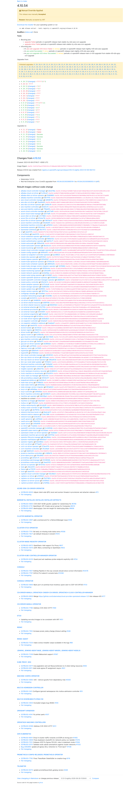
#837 (61, 545)
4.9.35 (114, 72)
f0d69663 (50, 195)
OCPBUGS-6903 (27, 596)
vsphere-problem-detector (30, 483)
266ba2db (40, 243)
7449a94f (49, 364)
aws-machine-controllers (30, 207)
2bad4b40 (41, 202)
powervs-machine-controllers (31, 453)
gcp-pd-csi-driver (27, 341)
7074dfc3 (47, 362)
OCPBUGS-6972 (27, 545)
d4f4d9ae (33, 389)
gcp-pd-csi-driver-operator (31, 344)
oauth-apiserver (26, 419)
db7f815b (36, 410)
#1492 (75, 738)
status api (29, 32)
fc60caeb (45, 357)
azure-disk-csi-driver (28, 216)
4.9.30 (24, 115)
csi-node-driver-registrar (30, 319)
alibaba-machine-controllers (31, 198)
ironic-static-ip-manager (30, 376)
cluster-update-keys (28, 289)
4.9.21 (24, 119)
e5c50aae (44, 430)
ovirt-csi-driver (26, 444)
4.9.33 (101, 72)
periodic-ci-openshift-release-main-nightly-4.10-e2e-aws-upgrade (67, 49)
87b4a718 (41, 218)
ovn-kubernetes (24, 734)
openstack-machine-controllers (31, 722)
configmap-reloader (28, 293)
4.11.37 (24, 130)
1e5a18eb (41, 293)
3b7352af (37, 328)
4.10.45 (75, 69)
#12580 (61, 573)
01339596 (46, 460)
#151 (61, 619)
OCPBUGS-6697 (27, 508)
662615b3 (53, 305)
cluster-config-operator (29, 252)
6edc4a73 (47, 412)
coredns (24, 298)
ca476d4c (33, 346)
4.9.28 (74, 72)
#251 (54, 726)
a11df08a (46, 483)
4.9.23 (42, 72)
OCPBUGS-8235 (27, 559)
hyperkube (25, 350)
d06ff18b (46, 303)
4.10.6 (112, 69)
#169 (54, 608)
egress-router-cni (27, 335)
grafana (23, 346)
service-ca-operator (28, 465)
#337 (47, 714)
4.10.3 (24, 100)
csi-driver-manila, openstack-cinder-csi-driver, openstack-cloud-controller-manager (55, 592)
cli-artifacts (25, 234)
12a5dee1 (54, 433)
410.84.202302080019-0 (66, 181)
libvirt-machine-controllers (30, 394)
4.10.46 (82, 69)
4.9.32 (94, 72)
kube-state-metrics (28, 385)
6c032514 (33, 298)
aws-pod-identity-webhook (31, 209)
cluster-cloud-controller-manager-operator (36, 250)
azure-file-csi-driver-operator (31, 220)
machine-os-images (28, 401)
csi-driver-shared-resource (30, 303)
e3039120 (49, 355)
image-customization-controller (32, 366)
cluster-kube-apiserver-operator (32, 261)
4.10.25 (37, 67)
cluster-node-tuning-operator (31, 275)
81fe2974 (49, 373)
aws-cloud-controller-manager (32, 200)
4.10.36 (105, 67)
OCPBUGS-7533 (27, 643)
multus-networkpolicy (29, 405)
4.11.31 (24, 144)
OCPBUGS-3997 (27, 520)
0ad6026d (45, 287)
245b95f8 (36, 423)
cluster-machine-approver (30, 268)
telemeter (21, 766)
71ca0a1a (34, 426)
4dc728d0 (49, 337)
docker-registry (26, 330)
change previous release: (50, 778)
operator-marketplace (29, 439)
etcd (19, 616)
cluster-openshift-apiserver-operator (34, 277)
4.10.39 (30, 69)
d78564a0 (34, 353)
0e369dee (47, 344)
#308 (70, 520)
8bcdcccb (47, 246)
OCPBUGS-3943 (27, 703)
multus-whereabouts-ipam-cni (30, 699)
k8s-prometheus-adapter (30, 378)
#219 (68, 758)
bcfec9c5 (37, 417)
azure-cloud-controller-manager (32, 211)
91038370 (53, 277)
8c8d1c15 (45, 207)
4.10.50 (105, 69)
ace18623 (56, 255)
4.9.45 (74, 74)
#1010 (57, 534)
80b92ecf (43, 439)
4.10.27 (52, 67)
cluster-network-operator (30, 273)
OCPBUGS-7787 (26, 573)
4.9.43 (61, 74)
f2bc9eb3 (52, 474)
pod (22, 451)
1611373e (41, 465)
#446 (66, 770)
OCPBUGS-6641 (27, 738)
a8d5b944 (45, 339)
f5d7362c (47, 478)
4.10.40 (37, 69)
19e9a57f (40, 341)
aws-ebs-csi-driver (28, 202)
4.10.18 (89, 64)
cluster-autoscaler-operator (31, 246)
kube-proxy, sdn (24, 662)
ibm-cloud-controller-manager (32, 355)
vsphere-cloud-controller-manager (33, 474)
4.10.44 (67, 69)
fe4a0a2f (45, 314)
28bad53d (52, 360)
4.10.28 (24, 91)
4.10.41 (45, 69)
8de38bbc (47, 437)
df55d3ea (41, 385)
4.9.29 (81, 72)
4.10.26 (45, 67)
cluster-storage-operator (30, 287)
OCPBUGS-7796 (27, 608)
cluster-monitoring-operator (31, 271)
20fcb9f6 (47, 271)
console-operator (25, 581)
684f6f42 (41, 289)
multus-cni (24, 403)
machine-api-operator (29, 396)
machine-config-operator (28, 676)
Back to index (22, 1)
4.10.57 (24, 146)
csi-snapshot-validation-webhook (33, 323)
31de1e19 (44, 309)
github (41, 782)
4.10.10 (37, 64)
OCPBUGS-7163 (26, 631)
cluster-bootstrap (27, 248)
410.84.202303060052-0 (86, 181)
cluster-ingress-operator (29, 259)
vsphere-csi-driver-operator (31, 478)
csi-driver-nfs (26, 300)
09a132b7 (41, 401)
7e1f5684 (62, 266)
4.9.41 (48, 74)
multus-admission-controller (30, 688)
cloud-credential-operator (30, 236)
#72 (97, 492)
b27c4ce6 (45, 284)
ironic (19, 627)
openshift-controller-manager (31, 428)
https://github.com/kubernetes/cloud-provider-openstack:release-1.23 (64, 596)
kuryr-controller (26, 392)
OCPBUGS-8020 (27, 492)
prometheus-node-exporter (31, 462)
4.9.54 (28, 76)
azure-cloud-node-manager (31, 214)
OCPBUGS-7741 (26, 531)
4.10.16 (24, 93)
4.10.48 (97, 69)
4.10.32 (82, 67)
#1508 (77, 742)
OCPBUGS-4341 (27, 714)
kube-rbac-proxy (27, 382)
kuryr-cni (24, 389)
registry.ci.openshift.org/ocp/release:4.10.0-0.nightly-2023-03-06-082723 (68, 170)
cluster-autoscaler (27, 243)
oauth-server (25, 423)
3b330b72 (47, 394)
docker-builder (26, 328)
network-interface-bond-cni (31, 412)
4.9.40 (42, 74)
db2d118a (51, 191)
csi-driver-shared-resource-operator (34, 305)
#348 (68, 631)
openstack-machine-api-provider (33, 435)
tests (22, 467)
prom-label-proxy (27, 455)
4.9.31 (88, 72)
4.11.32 (24, 141)
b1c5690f (48, 275)
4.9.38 (28, 74)
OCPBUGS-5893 (27, 585)
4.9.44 (68, 74)
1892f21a (38, 330)
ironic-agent (22, 639)
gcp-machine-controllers (30, 339)
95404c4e (46, 268)
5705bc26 (50, 261)
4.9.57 (24, 103)
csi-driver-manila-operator (29, 604)
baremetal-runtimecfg (29, 230)
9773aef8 (38, 444)
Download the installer (25, 25)
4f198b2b (39, 382)
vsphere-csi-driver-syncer (30, 481)
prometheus (25, 458)
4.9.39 (35, 74)
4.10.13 (59, 64)
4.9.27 (68, 72)
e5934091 (41, 312)
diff (97, 181)
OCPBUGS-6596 (27, 726)
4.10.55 (24, 151)
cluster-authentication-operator (32, 241)
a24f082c (50, 366)
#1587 (56, 654)
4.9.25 (55, 72)
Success (40, 134)
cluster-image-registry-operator (31, 542)
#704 (75, 559)
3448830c (37, 300)
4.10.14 (67, 64)
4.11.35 (24, 134)
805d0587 (45, 259)
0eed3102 (47, 462)
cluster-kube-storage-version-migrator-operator (38, 266)
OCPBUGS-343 (26, 691)
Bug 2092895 (26, 747)
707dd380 (46, 408)
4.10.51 (24, 86)
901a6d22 (50, 387)
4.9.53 (24, 110)
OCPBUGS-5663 (27, 504)
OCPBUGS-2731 (26, 506)
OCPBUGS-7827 (27, 534)
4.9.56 (24, 105)
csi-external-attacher (28, 307)
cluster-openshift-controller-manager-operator (37, 280)
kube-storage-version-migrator (32, 387)
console (20, 567)
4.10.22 (112, 64)
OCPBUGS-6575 (27, 770)
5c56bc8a (40, 335)
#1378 (77, 740)
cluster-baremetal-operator (29, 516)
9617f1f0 (47, 198)
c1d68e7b (48, 453)
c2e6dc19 (47, 204)
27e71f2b (42, 307)
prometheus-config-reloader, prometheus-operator (40, 755)
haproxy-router (26, 348)
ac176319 (32, 469)
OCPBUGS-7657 (27, 571)
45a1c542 (44, 376)
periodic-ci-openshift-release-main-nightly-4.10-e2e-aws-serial (60, 51)
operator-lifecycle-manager (31, 437)
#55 (81, 691)
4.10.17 (82, 64)
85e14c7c (44, 282)
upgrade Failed (30, 42)
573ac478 (45, 446)
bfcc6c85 (43, 405)
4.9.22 (24, 117)
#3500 (68, 680)
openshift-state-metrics (29, 430)
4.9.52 (22, 76)
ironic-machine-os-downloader (32, 373)
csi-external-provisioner (29, 309)
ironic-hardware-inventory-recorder (34, 371)
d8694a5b (51, 264)
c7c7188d (42, 216)
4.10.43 (60, 69)
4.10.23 (22, 67)
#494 (85, 666)
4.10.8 (28, 72)
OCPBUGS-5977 (27, 666)
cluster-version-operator (30, 291)
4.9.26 (61, 72)
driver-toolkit (25, 332)
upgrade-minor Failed (32, 44)
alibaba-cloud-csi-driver (29, 193)
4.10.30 (67, 67)
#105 (56, 703)
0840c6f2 (44, 252)
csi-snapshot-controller (29, 321)
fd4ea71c (36, 332)
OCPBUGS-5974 (27, 548)
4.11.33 (24, 139)
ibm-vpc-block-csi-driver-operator (33, 360)
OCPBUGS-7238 (27, 654)
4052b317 (45, 378)
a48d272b (40, 369)
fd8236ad (43, 396)
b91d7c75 (35, 458)
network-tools (26, 417)
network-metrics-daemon (30, 414)
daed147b (28, 232)
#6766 (74, 504)
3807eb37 (48, 220)
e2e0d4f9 (58, 250)
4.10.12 (52, 64)
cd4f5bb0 (38, 419)
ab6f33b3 (42, 257)
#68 (71, 643)
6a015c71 (49, 241)
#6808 (71, 508)
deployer (24, 325)
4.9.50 (107, 74)
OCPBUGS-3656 (27, 740)
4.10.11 (44, 64)
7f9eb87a (47, 209)
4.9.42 (55, 74)
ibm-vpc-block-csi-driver (30, 357)
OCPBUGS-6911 (26, 668)
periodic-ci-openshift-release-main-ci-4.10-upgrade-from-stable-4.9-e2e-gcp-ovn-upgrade (72, 54)
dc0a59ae (45, 273)
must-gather (25, 410)
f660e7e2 (50, 239)
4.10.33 (24, 89)
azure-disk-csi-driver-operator (30, 488)
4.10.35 (97, 67)
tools (23, 471)
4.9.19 (24, 122)
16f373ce (44, 291)
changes (32, 81)
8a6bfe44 (34, 350)
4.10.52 (24, 84)
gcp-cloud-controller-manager (32, 337)
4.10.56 (24, 149)
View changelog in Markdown (27, 778)
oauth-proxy (25, 421)
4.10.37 (112, 67)
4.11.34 (24, 137)
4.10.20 (97, 64)
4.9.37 (24, 112)
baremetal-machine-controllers (32, 225)
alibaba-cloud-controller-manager (33, 191)
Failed (39, 130)
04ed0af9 (46, 223)
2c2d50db (49, 428)
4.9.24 (48, 72)
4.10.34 (90, 67)
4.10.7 (22, 72)
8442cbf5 (46, 236)
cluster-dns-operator (28, 257)
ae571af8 (50, 211)
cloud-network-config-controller (32, 239)
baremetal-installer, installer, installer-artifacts (39, 500)
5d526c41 (42, 380)
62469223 (53, 371)
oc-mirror (24, 426)
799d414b (36, 421)
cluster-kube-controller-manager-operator (36, 555)
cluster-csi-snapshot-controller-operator (35, 255)
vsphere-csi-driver (27, 476)
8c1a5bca (39, 316)
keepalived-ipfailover (28, 380)
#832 (63, 548)
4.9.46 (81, 74)
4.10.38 (22, 69)
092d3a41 (41, 227)
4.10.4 (24, 98)
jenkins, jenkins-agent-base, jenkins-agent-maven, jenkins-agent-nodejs (48, 650)
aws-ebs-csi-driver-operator (31, 204)
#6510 (72, 506)
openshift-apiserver (25, 711)
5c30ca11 (44, 193)
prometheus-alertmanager (30, 460)
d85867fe (49, 200)
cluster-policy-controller (29, 282)
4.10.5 (24, 96)
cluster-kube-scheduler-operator (32, 264)
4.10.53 (24, 81)
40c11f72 (43, 230)
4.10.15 (74, 64)
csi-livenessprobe (27, 316)
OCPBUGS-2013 (26, 744)
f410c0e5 (34, 403)
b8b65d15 (61, 280)
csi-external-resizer (28, 312)
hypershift (24, 353)
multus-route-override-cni (30, 408)
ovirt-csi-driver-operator (30, 446)
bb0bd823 (45, 319)
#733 (85, 585)
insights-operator (27, 369)
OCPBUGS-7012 (26, 742)
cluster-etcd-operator (27, 528)
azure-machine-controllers (30, 223)
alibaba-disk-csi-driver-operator (32, 195)
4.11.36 (24, 132)
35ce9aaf (45, 449)
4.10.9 (35, 72)
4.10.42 (52, 69)
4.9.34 (107, 72)
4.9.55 (24, 108)
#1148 (69, 747)
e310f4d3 (40, 476)
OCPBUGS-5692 (27, 680)
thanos (23, 469)
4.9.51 (114, 74)
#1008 (63, 531)
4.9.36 (22, 74)
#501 (63, 668)
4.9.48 (94, 74)
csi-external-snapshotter (30, 314)
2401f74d (51, 435)
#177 (103, 596)
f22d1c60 (39, 248)
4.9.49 (101, 74)
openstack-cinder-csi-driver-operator (34, 433)
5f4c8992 (40, 455)
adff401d (49, 225)
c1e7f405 (38, 348)
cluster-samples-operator (30, 284)
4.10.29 (60, 67)
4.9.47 (88, 74)
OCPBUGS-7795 (27, 758)
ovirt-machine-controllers (30, 449)
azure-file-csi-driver (28, 218)
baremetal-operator (28, 227)
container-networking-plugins (31, 296)
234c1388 (45, 414)
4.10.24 (30, 67)
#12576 (85, 571)
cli (22, 232)
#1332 (78, 744)
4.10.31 (75, 67)
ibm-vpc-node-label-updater (31, 362)
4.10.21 (105, 64)
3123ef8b (48, 296)
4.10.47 (90, 69)
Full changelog (26, 494)
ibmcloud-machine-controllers (32, 364)
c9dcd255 (31, 467)
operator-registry (27, 442)
